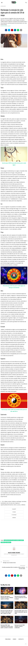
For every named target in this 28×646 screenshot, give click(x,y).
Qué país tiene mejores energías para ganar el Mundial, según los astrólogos (7, 597)
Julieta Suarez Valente (6, 26)
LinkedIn (14, 517)
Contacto (21, 639)
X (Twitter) (14, 514)
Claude (14, 512)
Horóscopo (7, 540)
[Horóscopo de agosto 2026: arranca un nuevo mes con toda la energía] (21, 590)
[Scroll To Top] (26, 644)
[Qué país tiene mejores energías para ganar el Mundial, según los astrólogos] (7, 590)
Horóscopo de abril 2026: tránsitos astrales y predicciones (20, 626)
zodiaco (8, 542)
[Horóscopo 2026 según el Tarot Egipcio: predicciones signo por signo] (21, 605)
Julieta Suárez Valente (17, 540)
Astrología (3, 6)
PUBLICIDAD (8, 639)
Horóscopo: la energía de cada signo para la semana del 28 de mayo (12, 12)
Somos (14, 639)
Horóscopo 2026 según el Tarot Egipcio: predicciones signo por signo (21, 612)
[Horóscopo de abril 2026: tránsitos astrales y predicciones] (21, 619)
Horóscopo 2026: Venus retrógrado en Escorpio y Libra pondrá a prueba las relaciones (7, 626)
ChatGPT (14, 509)
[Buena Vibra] (14, 2)
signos (3, 542)
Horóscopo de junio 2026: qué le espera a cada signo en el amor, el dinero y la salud (6, 612)
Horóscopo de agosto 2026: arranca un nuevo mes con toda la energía (21, 597)
